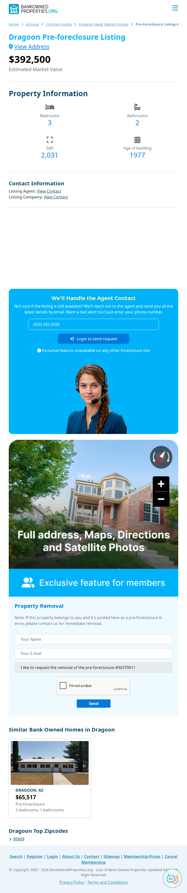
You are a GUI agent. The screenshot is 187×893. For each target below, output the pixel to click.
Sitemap (111, 856)
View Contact (49, 191)
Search (16, 856)
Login (52, 856)
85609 (18, 839)
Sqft (50, 148)
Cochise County (59, 24)
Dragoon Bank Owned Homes (103, 24)
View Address (31, 46)
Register (35, 856)
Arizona (32, 24)
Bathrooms (137, 115)
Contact (91, 856)
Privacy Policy (71, 882)
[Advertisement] (93, 249)
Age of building (137, 148)
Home (14, 24)
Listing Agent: (22, 191)
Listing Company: (26, 197)
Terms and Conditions (107, 882)
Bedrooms (49, 115)
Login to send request (96, 338)
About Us (71, 856)
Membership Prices (142, 856)
